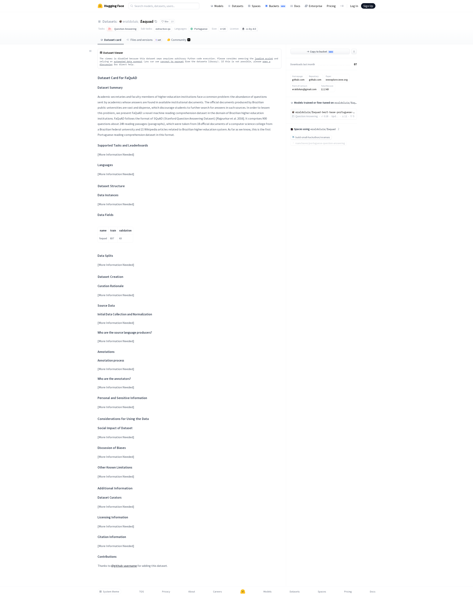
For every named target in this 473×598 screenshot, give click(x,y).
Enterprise (315, 6)
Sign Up (368, 6)
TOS (141, 591)
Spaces (256, 6)
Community (180, 40)
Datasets (237, 6)
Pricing (331, 6)
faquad (146, 21)
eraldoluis (130, 21)
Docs (297, 6)
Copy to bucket (321, 51)
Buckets (277, 6)
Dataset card (112, 40)
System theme (111, 591)
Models (218, 6)
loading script (264, 58)
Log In (354, 6)
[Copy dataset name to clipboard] (155, 21)
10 (172, 21)
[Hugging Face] (242, 591)
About (191, 591)
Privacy (166, 591)
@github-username (124, 566)
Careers (217, 591)
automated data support (128, 61)
